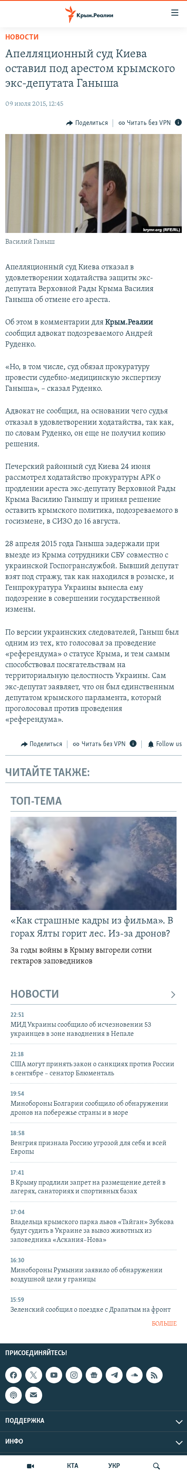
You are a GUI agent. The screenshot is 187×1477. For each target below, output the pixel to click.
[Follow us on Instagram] (74, 1375)
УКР (114, 1466)
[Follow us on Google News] (94, 1375)
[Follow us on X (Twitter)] (33, 1375)
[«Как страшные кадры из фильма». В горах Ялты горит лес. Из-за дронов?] (93, 863)
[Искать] (157, 1466)
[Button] (87, 123)
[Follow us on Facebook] (13, 1375)
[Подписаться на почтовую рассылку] (33, 1395)
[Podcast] (13, 1395)
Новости (22, 38)
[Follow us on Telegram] (114, 1375)
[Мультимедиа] (30, 1466)
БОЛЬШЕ (164, 1324)
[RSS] (154, 1375)
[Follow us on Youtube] (54, 1375)
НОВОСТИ (34, 995)
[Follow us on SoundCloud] (134, 1375)
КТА (72, 1466)
